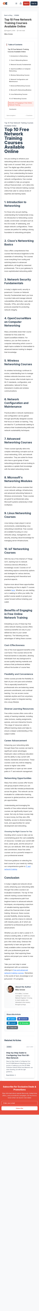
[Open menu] (16, 3)
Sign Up (33, 3)
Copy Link (13, 1027)
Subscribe (19, 1108)
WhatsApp (25, 1023)
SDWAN (16, 15)
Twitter (12, 1019)
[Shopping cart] (21, 3)
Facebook (24, 1019)
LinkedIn (13, 1023)
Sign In (26, 3)
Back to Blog (8, 15)
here (13, 590)
